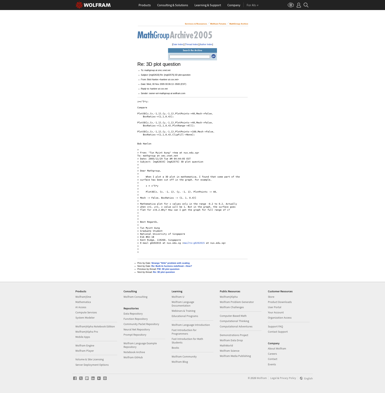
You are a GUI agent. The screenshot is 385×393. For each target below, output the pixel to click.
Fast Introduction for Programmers (184, 331)
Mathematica (83, 302)
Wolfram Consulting (135, 297)
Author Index (206, 44)
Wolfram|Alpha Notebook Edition (95, 326)
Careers (272, 353)
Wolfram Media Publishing (235, 356)
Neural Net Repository (137, 329)
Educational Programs (185, 316)
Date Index (178, 44)
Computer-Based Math (233, 316)
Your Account (276, 312)
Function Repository (136, 319)
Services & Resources (196, 24)
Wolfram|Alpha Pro (86, 331)
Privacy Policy (288, 378)
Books (175, 347)
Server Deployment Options (92, 365)
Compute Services (86, 312)
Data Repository (133, 313)
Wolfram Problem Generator (237, 302)
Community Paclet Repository (141, 324)
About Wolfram (277, 348)
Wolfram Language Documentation (183, 303)
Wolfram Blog (180, 362)
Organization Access (280, 317)
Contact (272, 359)
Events (272, 364)
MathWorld (226, 345)
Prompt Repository (135, 334)
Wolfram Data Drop (231, 340)
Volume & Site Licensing (89, 359)
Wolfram (262, 378)
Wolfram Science (229, 350)
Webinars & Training (183, 311)
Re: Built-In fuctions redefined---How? (171, 266)
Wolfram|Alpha (229, 297)
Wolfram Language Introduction (191, 325)
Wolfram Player (84, 350)
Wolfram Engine (84, 345)
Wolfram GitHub (133, 357)
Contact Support (278, 331)
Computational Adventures (236, 326)
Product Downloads (280, 302)
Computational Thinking (234, 321)
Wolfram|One (83, 297)
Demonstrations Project (234, 335)
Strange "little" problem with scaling (170, 263)
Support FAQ (275, 326)
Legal (273, 378)
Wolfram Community (184, 356)
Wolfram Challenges (232, 307)
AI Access (80, 307)
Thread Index (191, 44)
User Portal (274, 307)
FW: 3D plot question (168, 269)
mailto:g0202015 (194, 243)
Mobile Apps (82, 337)
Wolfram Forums (218, 24)
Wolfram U (178, 297)
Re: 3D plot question (164, 272)
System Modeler (85, 317)
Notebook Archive (134, 352)
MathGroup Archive (238, 24)
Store (271, 297)
